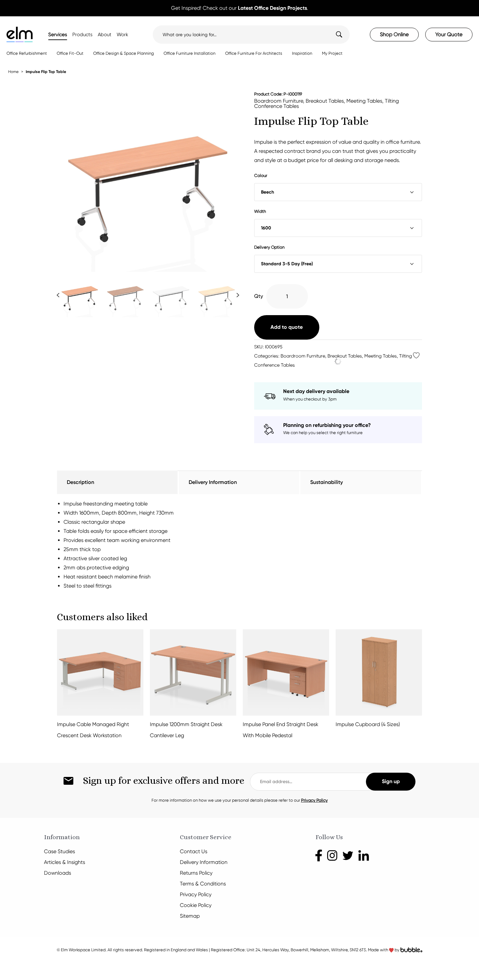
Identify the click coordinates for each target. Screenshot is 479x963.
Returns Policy (196, 873)
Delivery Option (269, 247)
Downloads (57, 873)
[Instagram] (332, 855)
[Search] (335, 34)
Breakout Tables (325, 101)
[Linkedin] (363, 855)
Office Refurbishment (27, 53)
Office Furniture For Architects (253, 53)
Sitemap (190, 916)
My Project (332, 53)
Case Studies (59, 851)
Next (238, 294)
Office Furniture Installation (189, 53)
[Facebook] (318, 855)
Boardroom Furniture (278, 101)
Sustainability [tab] (326, 482)
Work (122, 34)
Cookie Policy (195, 905)
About (104, 34)
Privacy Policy (314, 800)
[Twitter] (347, 855)
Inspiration (302, 53)
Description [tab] (80, 482)
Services (57, 34)
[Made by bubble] (411, 949)
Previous (58, 294)
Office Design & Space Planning (123, 53)
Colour (260, 175)
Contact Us (193, 851)
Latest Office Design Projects (272, 8)
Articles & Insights (64, 862)
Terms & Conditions (203, 884)
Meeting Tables (364, 101)
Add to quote (286, 327)
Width (260, 211)
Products (82, 34)
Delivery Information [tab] (213, 482)
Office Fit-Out (70, 53)
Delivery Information (203, 862)
